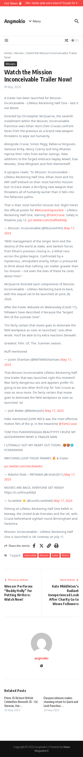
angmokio (41, 658)
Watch (65, 555)
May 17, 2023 (54, 411)
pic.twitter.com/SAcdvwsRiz (23, 466)
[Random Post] (66, 40)
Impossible (30, 555)
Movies (19, 53)
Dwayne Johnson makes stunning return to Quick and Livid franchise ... (61, 701)
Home (8, 53)
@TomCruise (55, 215)
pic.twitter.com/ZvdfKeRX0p (47, 220)
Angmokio (14, 21)
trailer (55, 555)
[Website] (41, 666)
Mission (44, 555)
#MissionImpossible (49, 210)
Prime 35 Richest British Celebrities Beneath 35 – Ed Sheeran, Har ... (20, 701)
